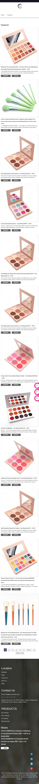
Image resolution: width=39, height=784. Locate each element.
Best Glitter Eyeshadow (29, 775)
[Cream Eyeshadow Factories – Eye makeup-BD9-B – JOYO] (19, 203)
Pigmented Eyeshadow (8, 777)
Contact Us (4, 678)
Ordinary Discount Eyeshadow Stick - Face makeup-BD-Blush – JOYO (19, 478)
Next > (29, 650)
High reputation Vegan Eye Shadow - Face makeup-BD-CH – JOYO (18, 528)
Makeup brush (5, 721)
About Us (4, 680)
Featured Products (23, 773)
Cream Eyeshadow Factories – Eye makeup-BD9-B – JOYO (16, 223)
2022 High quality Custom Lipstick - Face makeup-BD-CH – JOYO (18, 173)
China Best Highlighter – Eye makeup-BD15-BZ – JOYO (15, 428)
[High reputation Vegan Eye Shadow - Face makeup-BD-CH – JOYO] (19, 507)
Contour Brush (18, 775)
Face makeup (5, 715)
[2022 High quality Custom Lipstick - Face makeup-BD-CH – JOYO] (19, 153)
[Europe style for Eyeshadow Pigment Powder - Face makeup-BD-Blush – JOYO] (19, 355)
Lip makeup (4, 718)
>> (34, 650)
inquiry (5, 75)
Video (3, 675)
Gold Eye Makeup (20, 777)
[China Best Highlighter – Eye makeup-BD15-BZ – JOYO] (19, 407)
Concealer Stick (30, 777)
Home (2, 15)
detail (16, 75)
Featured (9, 15)
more (5, 748)
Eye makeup (5, 712)
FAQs (3, 683)
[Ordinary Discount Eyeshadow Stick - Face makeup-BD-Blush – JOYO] (19, 457)
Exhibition (4, 672)
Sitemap (32, 773)
